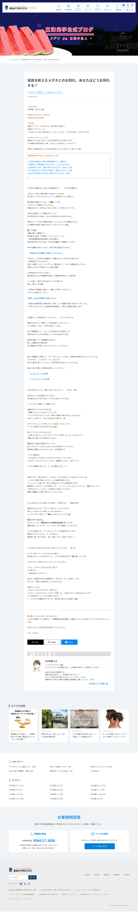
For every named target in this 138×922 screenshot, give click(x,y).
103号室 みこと (96, 785)
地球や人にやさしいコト (54, 92)
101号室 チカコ (14, 785)
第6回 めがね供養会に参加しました (42, 298)
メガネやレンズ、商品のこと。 (37, 92)
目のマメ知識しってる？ (58, 766)
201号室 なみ (54, 798)
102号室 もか (54, 785)
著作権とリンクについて (69, 894)
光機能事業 (116, 875)
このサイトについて (15, 899)
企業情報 (87, 875)
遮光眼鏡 (126, 875)
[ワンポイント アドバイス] (97, 5)
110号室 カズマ (14, 798)
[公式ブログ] (88, 4)
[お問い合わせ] (107, 4)
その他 (93, 771)
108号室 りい (54, 794)
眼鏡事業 (106, 875)
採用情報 (96, 875)
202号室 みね (95, 798)
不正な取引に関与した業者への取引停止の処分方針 (56, 890)
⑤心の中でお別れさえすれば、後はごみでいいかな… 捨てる (49, 173)
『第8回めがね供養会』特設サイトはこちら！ (46, 253)
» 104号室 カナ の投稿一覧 (98, 683)
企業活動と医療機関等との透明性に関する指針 (22, 890)
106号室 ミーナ (96, 790)
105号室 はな (54, 790)
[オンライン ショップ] (78, 4)
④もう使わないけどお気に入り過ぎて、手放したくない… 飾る (50, 170)
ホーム (11, 59)
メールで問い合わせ (99, 846)
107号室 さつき (14, 794)
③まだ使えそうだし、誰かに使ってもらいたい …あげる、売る (50, 167)
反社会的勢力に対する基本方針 (48, 894)
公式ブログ (17, 59)
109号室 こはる (96, 794)
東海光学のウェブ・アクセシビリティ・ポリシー (95, 894)
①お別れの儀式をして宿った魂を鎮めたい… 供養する (47, 161)
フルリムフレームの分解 (38, 373)
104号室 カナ (13, 790)
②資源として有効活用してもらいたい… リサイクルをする (48, 164)
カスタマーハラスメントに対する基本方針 (87, 890)
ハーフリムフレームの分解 (39, 379)
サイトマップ (29, 899)
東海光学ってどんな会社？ (59, 771)
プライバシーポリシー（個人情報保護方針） (22, 894)
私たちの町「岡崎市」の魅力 (19, 771)
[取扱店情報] (68, 5)
